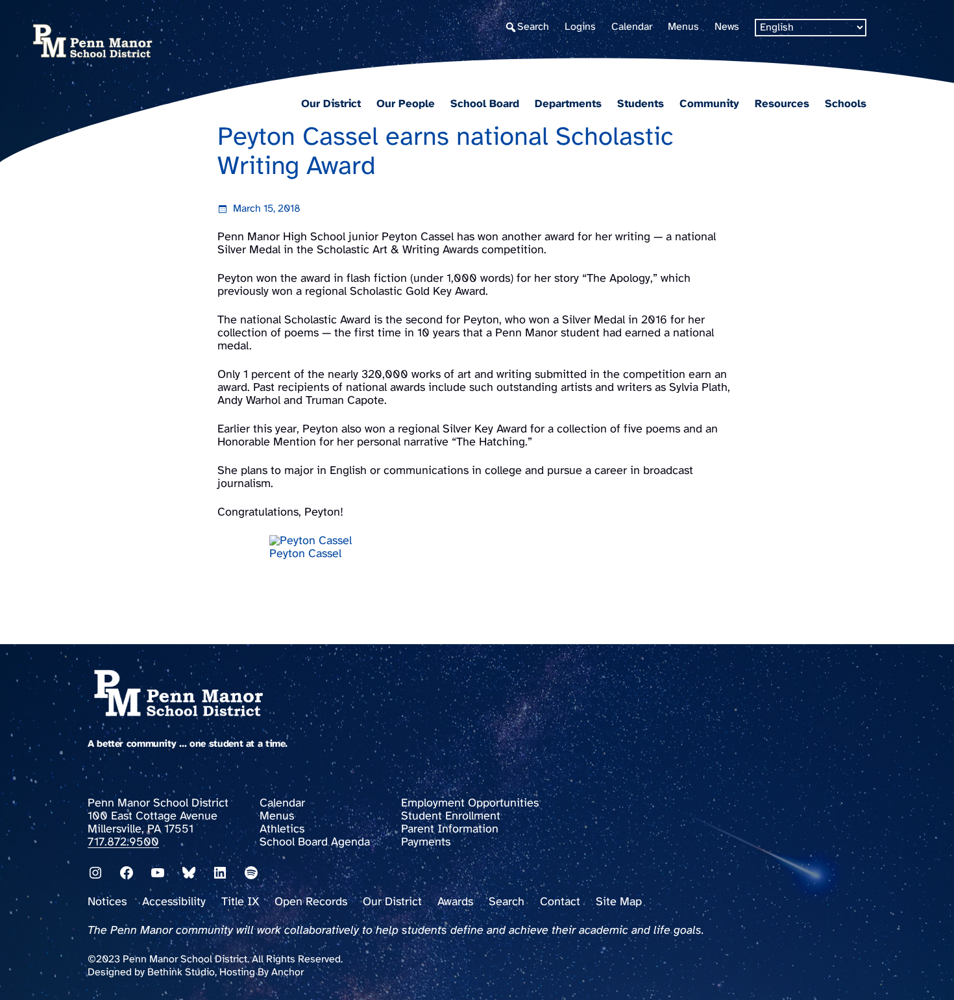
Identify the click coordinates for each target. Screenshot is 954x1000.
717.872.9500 (123, 842)
